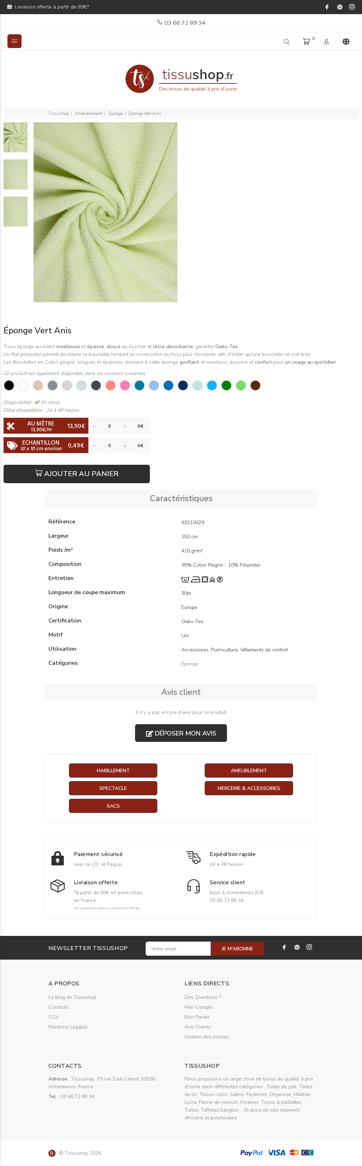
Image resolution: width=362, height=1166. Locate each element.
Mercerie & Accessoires (249, 788)
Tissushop (58, 113)
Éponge (116, 113)
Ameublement (89, 113)
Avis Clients (198, 1027)
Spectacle (113, 788)
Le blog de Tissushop (72, 997)
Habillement (113, 770)
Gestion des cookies (207, 1036)
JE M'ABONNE (237, 948)
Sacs (113, 806)
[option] (16, 140)
